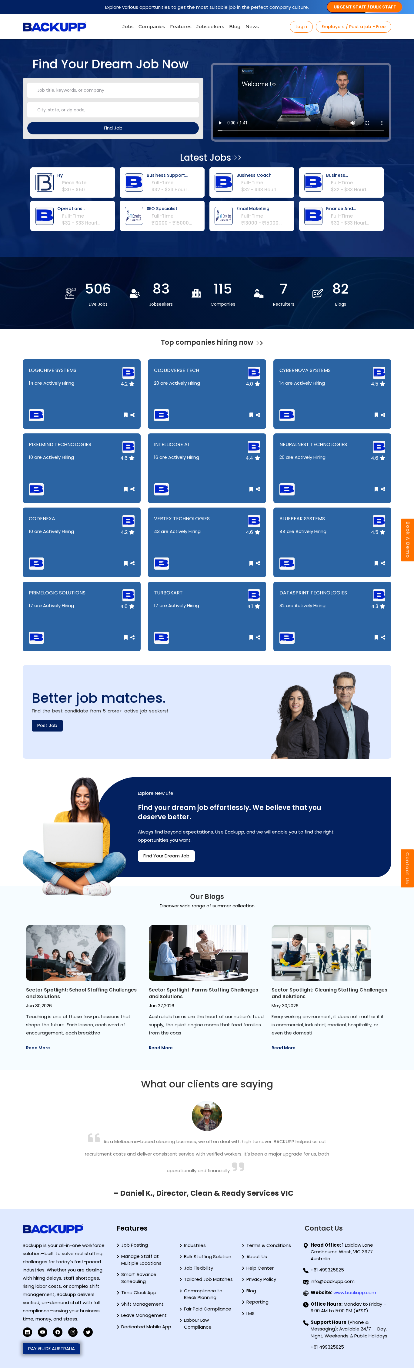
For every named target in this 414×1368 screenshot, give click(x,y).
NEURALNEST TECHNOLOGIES (313, 444)
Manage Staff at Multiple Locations (141, 1259)
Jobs (128, 26)
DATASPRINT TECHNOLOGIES (313, 592)
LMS (250, 1313)
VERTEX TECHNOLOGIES (182, 518)
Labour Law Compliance (198, 1323)
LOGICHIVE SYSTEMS (53, 370)
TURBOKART (169, 592)
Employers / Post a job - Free (354, 27)
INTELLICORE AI (172, 444)
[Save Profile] (126, 415)
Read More (38, 1048)
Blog (235, 26)
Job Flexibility (198, 1268)
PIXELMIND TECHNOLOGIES (60, 444)
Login (301, 27)
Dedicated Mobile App (146, 1327)
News (252, 26)
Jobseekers (210, 26)
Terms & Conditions (268, 1245)
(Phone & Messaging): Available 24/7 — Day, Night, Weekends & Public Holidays (349, 1329)
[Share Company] (132, 415)
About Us (256, 1256)
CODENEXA (42, 518)
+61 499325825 (327, 1270)
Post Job (47, 725)
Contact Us (407, 868)
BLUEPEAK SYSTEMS (302, 518)
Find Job (113, 128)
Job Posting (134, 1245)
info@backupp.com (333, 1281)
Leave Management (144, 1315)
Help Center (260, 1268)
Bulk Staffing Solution (207, 1256)
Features (181, 26)
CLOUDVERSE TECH (177, 370)
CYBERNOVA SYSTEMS (305, 370)
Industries (195, 1245)
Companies (152, 26)
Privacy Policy (261, 1279)
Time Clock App (138, 1292)
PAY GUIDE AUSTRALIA (51, 1348)
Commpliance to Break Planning (203, 1294)
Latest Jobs (205, 157)
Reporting (257, 1302)
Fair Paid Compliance (207, 1309)
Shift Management (142, 1304)
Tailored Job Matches (208, 1279)
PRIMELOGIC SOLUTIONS (58, 592)
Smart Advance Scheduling (138, 1277)
